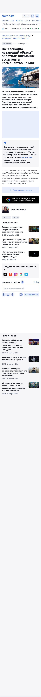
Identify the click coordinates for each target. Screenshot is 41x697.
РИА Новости (26, 157)
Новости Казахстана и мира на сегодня (16, 36)
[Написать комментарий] (20, 288)
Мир (12, 21)
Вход (37, 282)
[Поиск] (32, 16)
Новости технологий (21, 38)
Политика (5, 21)
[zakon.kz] (8, 16)
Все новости (6, 38)
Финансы (19, 21)
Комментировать (31, 294)
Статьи (27, 21)
